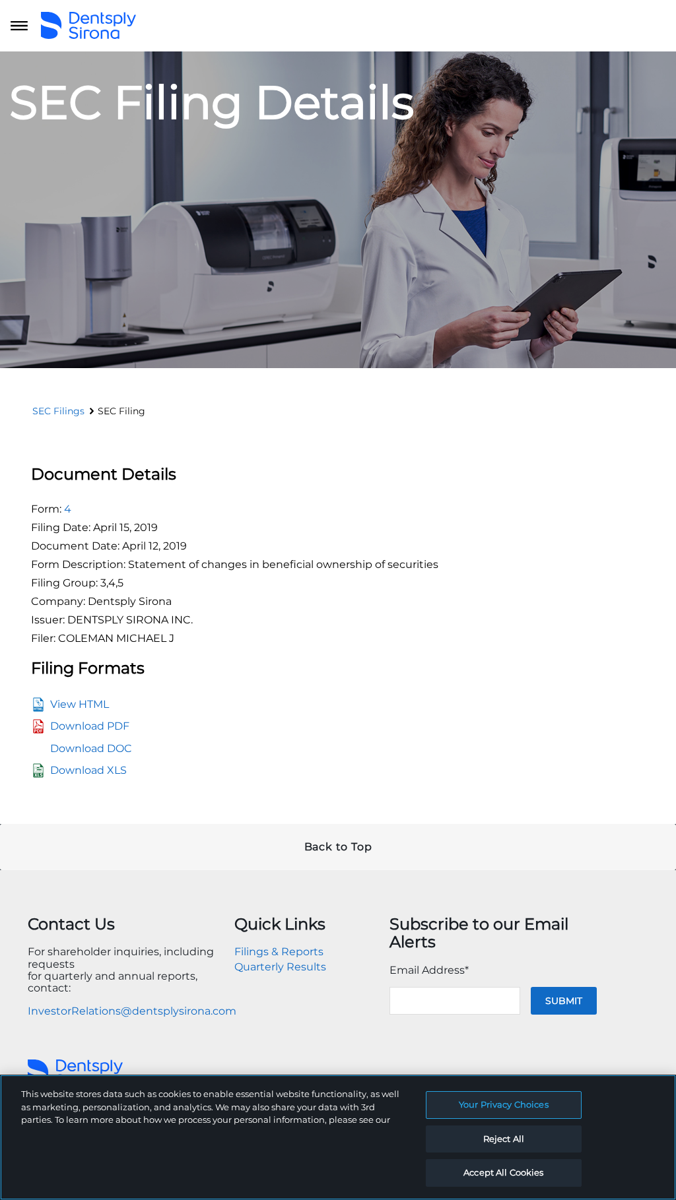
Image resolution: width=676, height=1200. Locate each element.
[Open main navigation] (19, 26)
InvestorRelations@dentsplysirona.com (132, 1011)
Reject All (503, 1138)
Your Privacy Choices (504, 1104)
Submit (563, 1001)
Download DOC (91, 748)
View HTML (79, 704)
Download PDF (89, 726)
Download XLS (88, 770)
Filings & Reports (278, 951)
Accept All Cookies (503, 1172)
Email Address (429, 970)
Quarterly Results (280, 967)
